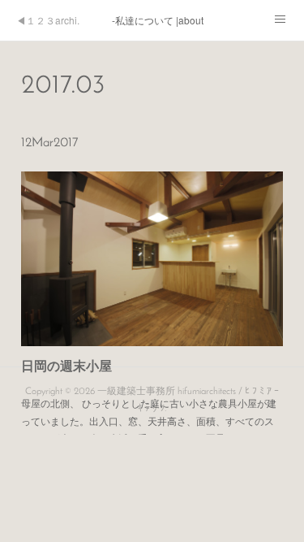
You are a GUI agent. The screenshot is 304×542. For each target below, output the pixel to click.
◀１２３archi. (47, 20)
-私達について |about (157, 20)
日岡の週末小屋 (66, 365)
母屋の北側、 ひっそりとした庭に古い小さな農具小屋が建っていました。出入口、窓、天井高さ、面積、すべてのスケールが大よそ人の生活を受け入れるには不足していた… (148, 420)
